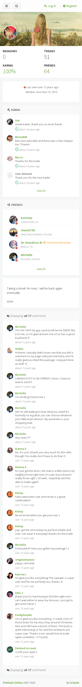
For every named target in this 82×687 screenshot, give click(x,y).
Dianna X (20, 449)
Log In (51, 6)
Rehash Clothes (14, 682)
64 (47, 71)
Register (71, 6)
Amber (19, 349)
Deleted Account (25, 648)
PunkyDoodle (23, 615)
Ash (17, 120)
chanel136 (36, 232)
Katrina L (20, 574)
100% (9, 71)
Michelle (30, 257)
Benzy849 (21, 137)
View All (41, 190)
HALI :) (19, 593)
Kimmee (29, 220)
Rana (27, 29)
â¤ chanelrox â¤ (46, 244)
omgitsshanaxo (24, 559)
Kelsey (19, 493)
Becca (19, 157)
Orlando (74, 682)
